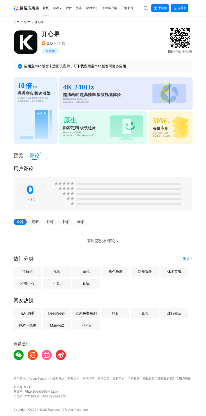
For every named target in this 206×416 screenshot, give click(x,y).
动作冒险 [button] (145, 271)
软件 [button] (27, 22)
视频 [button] (56, 271)
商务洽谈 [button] (73, 378)
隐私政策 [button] (149, 378)
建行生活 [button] (174, 313)
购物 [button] (86, 283)
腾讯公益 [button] (103, 378)
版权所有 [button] (119, 378)
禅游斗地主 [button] (27, 325)
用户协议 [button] (185, 378)
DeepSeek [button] (56, 313)
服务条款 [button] (58, 378)
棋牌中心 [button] (27, 283)
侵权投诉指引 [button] (167, 378)
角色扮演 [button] (116, 271)
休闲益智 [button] (174, 271)
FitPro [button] (86, 325)
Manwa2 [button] (57, 325)
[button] (26, 8)
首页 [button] (17, 22)
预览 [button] (19, 155)
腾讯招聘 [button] (88, 378)
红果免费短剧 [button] (86, 313)
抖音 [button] (115, 313)
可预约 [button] (27, 271)
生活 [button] (56, 283)
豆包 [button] (144, 313)
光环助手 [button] (27, 313)
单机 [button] (86, 271)
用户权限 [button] (134, 378)
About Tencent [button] (39, 378)
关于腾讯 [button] (20, 378)
